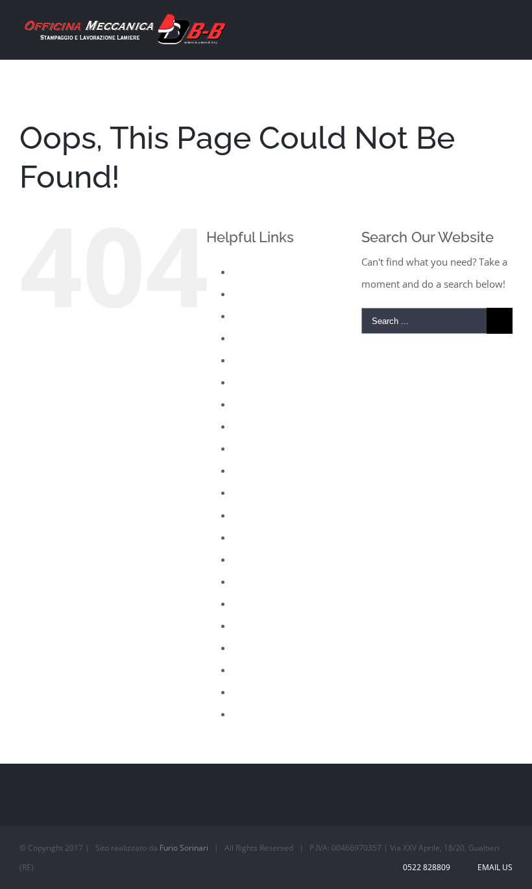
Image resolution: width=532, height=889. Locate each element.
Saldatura (253, 581)
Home (246, 381)
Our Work (254, 470)
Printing (249, 514)
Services (250, 625)
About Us (252, 271)
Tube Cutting (260, 691)
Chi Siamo (254, 293)
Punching (253, 537)
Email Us (493, 867)
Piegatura (253, 492)
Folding (248, 359)
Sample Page (260, 603)
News (244, 425)
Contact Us (256, 315)
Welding (250, 713)
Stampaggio (258, 647)
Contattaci (254, 337)
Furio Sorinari (184, 847)
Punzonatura (260, 559)
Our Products (262, 448)
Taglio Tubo (258, 669)
